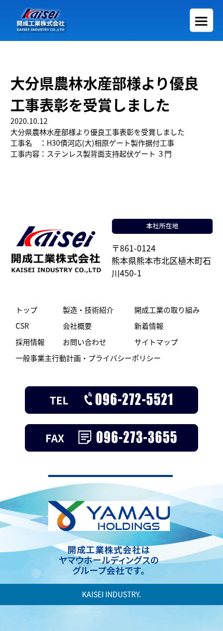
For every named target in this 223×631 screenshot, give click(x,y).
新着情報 (148, 325)
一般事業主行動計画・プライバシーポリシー (88, 358)
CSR (22, 325)
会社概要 (77, 325)
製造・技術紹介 (88, 309)
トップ (26, 309)
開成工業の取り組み (167, 309)
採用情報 (30, 341)
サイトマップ (156, 341)
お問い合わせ (84, 341)
